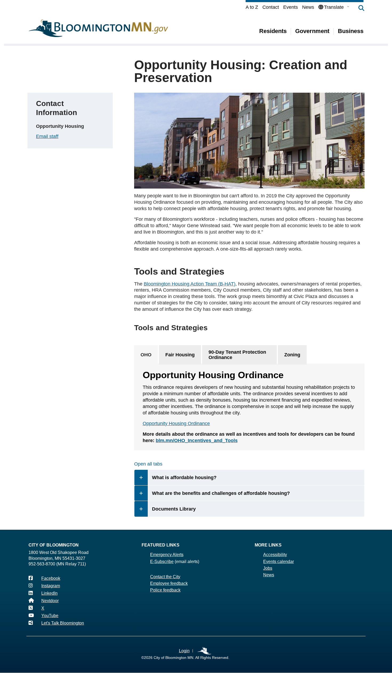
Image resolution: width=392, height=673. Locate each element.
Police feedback (165, 590)
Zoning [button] (292, 354)
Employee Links (204, 651)
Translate (334, 7)
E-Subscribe (162, 561)
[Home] (98, 28)
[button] (359, 8)
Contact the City (165, 576)
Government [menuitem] (312, 31)
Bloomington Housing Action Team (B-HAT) (189, 284)
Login (184, 650)
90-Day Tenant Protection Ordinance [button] (237, 354)
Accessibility (275, 554)
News (308, 7)
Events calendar (278, 561)
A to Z (252, 7)
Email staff (47, 136)
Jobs (267, 568)
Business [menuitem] (350, 31)
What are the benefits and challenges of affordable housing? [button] (221, 493)
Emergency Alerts (166, 554)
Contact (270, 7)
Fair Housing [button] (180, 354)
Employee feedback (169, 583)
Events (290, 7)
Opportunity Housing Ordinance (176, 423)
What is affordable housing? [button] (184, 477)
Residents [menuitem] (273, 31)
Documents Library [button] (174, 509)
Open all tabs (148, 464)
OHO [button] (146, 354)
